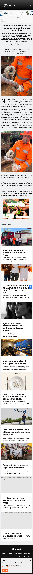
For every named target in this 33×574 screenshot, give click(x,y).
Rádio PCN (27, 557)
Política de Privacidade (7, 566)
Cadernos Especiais (15, 557)
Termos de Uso (18, 566)
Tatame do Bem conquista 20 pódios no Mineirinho (15, 466)
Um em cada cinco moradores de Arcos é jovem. (16, 534)
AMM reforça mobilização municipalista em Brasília (15, 362)
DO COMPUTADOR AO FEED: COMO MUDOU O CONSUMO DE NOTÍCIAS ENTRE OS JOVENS (16, 289)
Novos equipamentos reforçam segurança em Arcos (14, 252)
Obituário (27, 554)
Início (12, 17)
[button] (2, 5)
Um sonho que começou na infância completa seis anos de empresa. (16, 432)
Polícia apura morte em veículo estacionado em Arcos (14, 500)
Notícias (18, 17)
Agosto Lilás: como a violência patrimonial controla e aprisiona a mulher (13, 327)
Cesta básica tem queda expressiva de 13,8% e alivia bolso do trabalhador (15, 396)
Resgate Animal (8, 49)
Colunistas (18, 554)
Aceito (5, 570)
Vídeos (5, 557)
